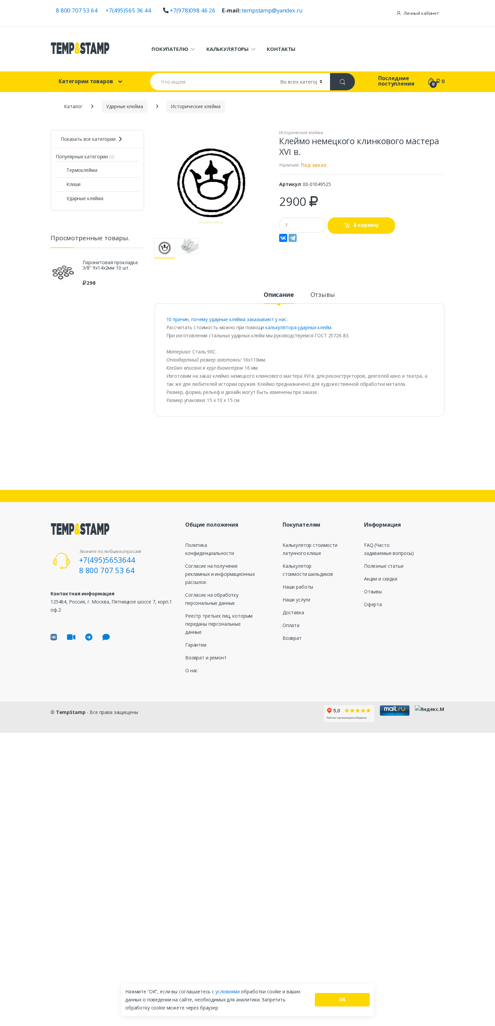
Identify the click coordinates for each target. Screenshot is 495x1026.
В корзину (366, 225)
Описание (279, 295)
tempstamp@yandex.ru (272, 10)
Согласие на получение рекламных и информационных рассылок (220, 574)
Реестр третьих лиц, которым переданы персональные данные (219, 624)
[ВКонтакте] (283, 238)
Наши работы (298, 587)
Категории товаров (86, 81)
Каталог (73, 106)
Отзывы (322, 295)
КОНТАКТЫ (281, 48)
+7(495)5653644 (107, 560)
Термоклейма (81, 170)
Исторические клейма (301, 132)
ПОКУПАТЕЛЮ (170, 48)
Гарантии (195, 645)
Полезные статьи (383, 566)
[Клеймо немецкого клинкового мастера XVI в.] (211, 184)
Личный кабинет (421, 13)
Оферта (373, 604)
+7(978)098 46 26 (193, 10)
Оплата (291, 625)
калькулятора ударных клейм (297, 327)
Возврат (292, 638)
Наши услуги (296, 599)
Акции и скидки (380, 579)
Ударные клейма (84, 198)
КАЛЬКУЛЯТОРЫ (227, 48)
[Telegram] (293, 238)
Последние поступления (396, 80)
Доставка (293, 612)
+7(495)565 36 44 (128, 10)
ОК (342, 999)
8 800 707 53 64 (77, 10)
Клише (73, 184)
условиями (228, 991)
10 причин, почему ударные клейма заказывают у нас (226, 319)
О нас (191, 670)
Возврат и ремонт (206, 657)
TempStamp (71, 712)
